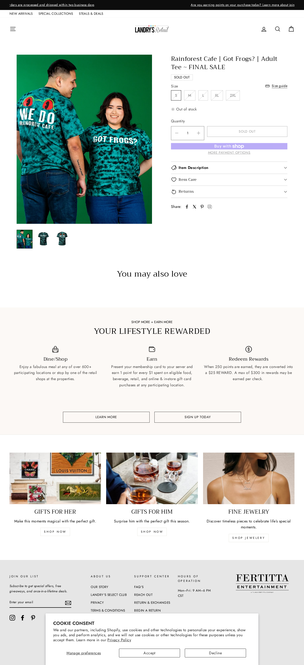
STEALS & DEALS (91, 13)
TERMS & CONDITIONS (108, 610)
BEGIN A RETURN (147, 610)
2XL (233, 95)
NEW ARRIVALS (21, 13)
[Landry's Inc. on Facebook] (22, 618)
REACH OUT (143, 594)
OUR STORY (100, 586)
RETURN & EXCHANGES (152, 602)
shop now (55, 532)
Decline (215, 653)
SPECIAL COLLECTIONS (55, 13)
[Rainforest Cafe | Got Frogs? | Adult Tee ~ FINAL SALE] (187, 206)
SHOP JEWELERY (248, 538)
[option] (152, 5)
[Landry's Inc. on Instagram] (12, 618)
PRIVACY (97, 602)
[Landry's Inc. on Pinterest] (33, 618)
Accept (149, 653)
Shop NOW (152, 532)
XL (217, 95)
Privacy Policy (119, 640)
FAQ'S (138, 586)
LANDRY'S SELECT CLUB (109, 594)
